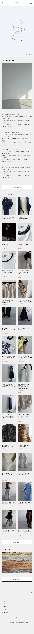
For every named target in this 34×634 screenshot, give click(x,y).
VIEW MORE (17, 187)
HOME (4, 603)
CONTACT (5, 609)
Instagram (5, 612)
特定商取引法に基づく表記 (22, 622)
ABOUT (4, 606)
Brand (3, 597)
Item (3, 592)
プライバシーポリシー (11, 622)
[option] (17, 31)
